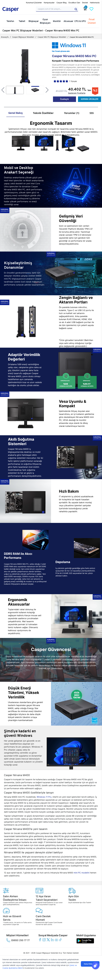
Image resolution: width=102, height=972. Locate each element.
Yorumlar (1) (71, 113)
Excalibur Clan (74, 2)
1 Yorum (73, 81)
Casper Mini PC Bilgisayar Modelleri (52, 37)
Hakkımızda (95, 2)
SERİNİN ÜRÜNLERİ (89, 99)
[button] (3, 90)
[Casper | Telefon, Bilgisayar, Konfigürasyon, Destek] (17, 10)
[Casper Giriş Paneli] (98, 9)
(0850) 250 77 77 (20, 940)
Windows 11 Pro (44, 797)
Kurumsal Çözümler (34, 2)
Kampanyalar (49, 2)
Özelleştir (64, 99)
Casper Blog (61, 2)
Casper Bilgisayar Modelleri (23, 37)
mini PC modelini (81, 872)
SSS (92, 113)
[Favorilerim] (91, 9)
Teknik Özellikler (43, 113)
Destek (85, 2)
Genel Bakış (15, 113)
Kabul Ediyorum (90, 964)
